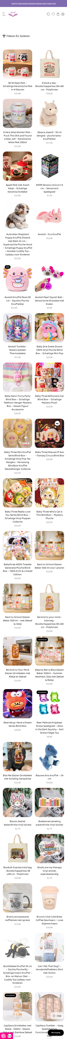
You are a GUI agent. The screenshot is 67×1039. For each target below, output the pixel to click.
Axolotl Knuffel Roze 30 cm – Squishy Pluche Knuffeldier (18, 301)
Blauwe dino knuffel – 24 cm (49, 777)
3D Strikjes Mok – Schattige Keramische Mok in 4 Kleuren (17, 86)
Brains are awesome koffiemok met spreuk (17, 918)
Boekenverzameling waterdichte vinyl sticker (49, 823)
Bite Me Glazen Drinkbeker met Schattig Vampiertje (17, 777)
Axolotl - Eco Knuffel (49, 234)
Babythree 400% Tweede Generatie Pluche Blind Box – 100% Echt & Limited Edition (17, 569)
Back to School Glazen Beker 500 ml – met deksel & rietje (17, 621)
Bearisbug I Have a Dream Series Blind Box (18, 724)
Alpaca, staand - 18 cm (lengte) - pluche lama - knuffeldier (49, 136)
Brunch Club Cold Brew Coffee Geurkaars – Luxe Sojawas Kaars (49, 920)
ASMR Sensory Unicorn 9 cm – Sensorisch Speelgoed (49, 188)
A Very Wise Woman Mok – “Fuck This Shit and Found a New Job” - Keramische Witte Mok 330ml (17, 137)
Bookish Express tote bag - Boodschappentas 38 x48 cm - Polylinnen (17, 871)
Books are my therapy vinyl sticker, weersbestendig (49, 871)
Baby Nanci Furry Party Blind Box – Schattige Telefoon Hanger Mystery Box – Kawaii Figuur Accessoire (18, 403)
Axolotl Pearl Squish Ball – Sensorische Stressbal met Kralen (49, 301)
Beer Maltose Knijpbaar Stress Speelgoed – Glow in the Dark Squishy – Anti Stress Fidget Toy (49, 728)
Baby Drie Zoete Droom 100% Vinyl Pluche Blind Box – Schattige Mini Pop (49, 350)
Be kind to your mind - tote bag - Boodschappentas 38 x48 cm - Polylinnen (49, 622)
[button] (4, 14)
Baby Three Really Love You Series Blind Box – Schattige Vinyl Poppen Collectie (18, 517)
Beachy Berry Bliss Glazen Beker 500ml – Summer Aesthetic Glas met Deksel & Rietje (49, 675)
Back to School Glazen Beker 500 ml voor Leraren (49, 566)
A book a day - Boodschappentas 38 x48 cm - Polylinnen (49, 86)
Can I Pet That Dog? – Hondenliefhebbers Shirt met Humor (49, 970)
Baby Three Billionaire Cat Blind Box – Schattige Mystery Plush (49, 400)
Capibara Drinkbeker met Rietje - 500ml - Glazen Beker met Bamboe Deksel (17, 1029)
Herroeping (55, 1032)
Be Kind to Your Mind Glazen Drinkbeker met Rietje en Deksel (17, 673)
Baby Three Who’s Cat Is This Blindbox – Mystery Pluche (49, 515)
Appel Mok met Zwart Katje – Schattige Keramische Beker (17, 188)
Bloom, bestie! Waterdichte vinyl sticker (18, 823)
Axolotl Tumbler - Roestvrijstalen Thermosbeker (17, 350)
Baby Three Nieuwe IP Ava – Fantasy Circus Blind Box (49, 454)
